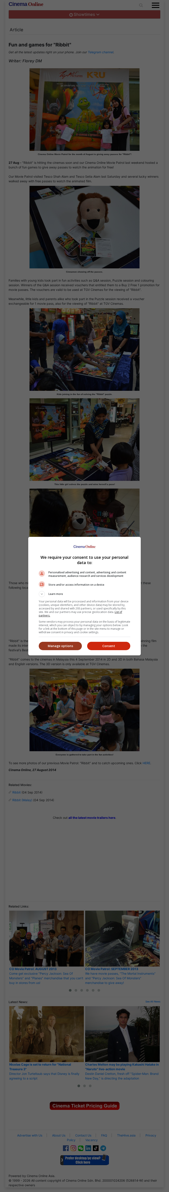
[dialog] (84, 596)
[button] (84, 594)
